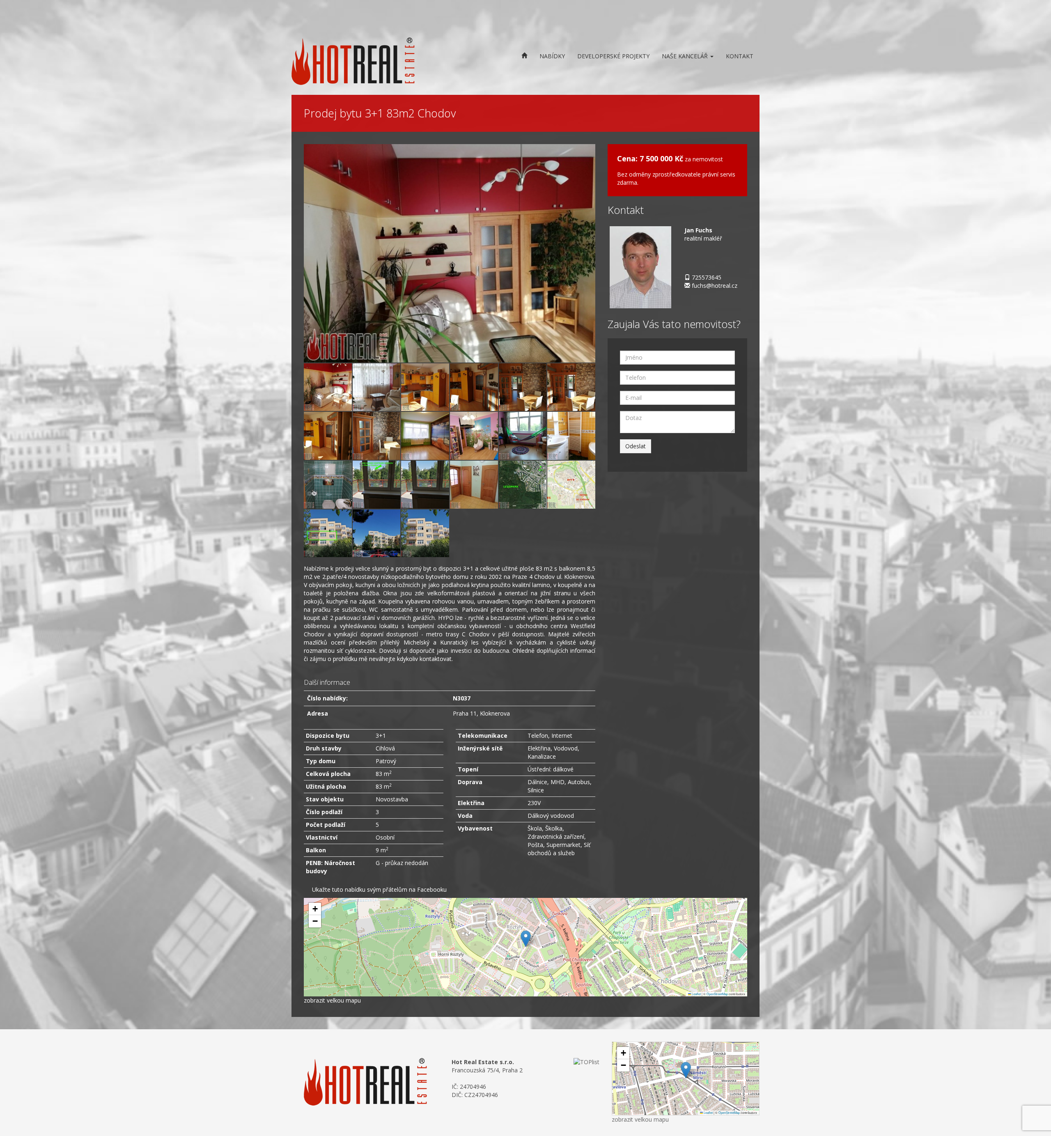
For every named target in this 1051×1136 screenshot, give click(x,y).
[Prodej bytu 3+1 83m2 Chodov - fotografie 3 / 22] (377, 386)
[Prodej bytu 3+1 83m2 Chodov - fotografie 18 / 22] (523, 483)
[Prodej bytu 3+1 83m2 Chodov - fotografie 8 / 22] (328, 434)
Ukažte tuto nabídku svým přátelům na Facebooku (379, 889)
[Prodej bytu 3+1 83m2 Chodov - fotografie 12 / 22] (523, 434)
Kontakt (739, 56)
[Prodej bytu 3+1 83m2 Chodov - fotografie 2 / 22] (328, 386)
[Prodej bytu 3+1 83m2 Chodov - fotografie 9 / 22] (377, 434)
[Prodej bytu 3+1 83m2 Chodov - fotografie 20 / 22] (328, 532)
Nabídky (552, 56)
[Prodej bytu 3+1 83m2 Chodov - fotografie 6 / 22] (523, 386)
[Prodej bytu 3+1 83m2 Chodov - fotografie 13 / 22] (571, 434)
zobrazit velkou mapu (332, 1000)
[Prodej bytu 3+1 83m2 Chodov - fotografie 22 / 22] (425, 532)
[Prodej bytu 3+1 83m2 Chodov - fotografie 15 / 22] (377, 483)
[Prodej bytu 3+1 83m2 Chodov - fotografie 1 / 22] (449, 252)
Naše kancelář (685, 56)
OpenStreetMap (717, 993)
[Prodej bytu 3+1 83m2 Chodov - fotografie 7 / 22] (571, 386)
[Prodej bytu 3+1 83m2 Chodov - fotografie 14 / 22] (328, 483)
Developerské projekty (613, 56)
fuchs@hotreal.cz (714, 285)
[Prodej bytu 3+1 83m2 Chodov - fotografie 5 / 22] (474, 386)
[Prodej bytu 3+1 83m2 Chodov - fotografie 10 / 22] (425, 434)
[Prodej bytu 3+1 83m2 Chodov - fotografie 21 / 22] (377, 532)
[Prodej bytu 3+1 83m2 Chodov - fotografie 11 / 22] (474, 434)
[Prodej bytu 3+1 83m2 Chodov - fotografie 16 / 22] (425, 483)
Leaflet (696, 993)
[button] (526, 938)
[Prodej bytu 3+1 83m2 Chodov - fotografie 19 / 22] (571, 483)
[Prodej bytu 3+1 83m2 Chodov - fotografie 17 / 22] (474, 483)
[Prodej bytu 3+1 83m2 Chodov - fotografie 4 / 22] (425, 386)
